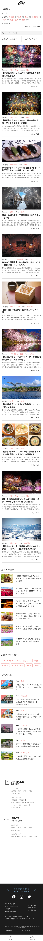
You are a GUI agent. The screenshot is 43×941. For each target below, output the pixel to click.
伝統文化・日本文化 (17, 800)
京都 (25, 791)
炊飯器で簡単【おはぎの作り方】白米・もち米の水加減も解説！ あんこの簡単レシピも (28, 616)
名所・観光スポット (17, 802)
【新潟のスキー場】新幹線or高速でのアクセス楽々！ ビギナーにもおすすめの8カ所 (21, 547)
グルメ (26, 805)
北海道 (13, 791)
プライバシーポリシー (11, 906)
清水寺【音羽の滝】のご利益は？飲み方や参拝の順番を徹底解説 (28, 745)
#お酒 (36, 661)
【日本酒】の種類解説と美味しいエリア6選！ (20, 311)
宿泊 (30, 837)
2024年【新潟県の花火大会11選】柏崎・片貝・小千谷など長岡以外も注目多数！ (20, 500)
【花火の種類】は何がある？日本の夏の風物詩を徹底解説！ (21, 74)
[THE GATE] (21, 3)
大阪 (30, 791)
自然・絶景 (30, 802)
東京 (19, 791)
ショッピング (15, 808)
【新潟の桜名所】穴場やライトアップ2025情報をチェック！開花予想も (21, 358)
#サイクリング (7, 661)
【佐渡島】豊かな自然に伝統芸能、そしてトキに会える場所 (21, 405)
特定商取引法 (32, 910)
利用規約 (7, 909)
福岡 (12, 793)
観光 (12, 837)
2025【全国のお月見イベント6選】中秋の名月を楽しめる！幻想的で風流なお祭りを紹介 (28, 603)
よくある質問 (32, 905)
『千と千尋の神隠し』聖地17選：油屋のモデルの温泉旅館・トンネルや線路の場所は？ (28, 702)
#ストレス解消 (17, 665)
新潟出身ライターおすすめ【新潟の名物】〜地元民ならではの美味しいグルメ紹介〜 (21, 169)
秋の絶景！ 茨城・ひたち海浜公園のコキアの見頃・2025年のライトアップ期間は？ (28, 591)
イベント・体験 (16, 805)
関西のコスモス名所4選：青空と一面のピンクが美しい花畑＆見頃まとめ (29, 641)
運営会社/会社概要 (10, 911)
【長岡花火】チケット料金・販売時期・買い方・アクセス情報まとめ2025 (21, 121)
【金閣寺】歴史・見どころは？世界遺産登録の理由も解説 (28, 757)
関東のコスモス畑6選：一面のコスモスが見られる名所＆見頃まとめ (29, 627)
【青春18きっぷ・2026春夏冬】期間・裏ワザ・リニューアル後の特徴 (29, 687)
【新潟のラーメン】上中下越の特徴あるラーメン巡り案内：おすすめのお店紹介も (21, 453)
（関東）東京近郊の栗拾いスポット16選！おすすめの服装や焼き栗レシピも (28, 578)
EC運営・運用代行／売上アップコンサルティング (19, 918)
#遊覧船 (5, 665)
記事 (10, 939)
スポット (32, 939)
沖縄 (18, 793)
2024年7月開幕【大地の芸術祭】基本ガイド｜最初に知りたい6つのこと (21, 263)
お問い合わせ (32, 907)
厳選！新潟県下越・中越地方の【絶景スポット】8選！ (21, 216)
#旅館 (29, 665)
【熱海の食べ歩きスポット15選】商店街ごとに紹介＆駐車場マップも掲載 (28, 716)
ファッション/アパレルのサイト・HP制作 (17, 916)
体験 (18, 837)
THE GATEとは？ (10, 904)
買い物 (24, 837)
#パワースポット (23, 661)
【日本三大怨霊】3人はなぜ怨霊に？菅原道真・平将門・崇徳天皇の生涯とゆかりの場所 (28, 731)
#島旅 (37, 665)
